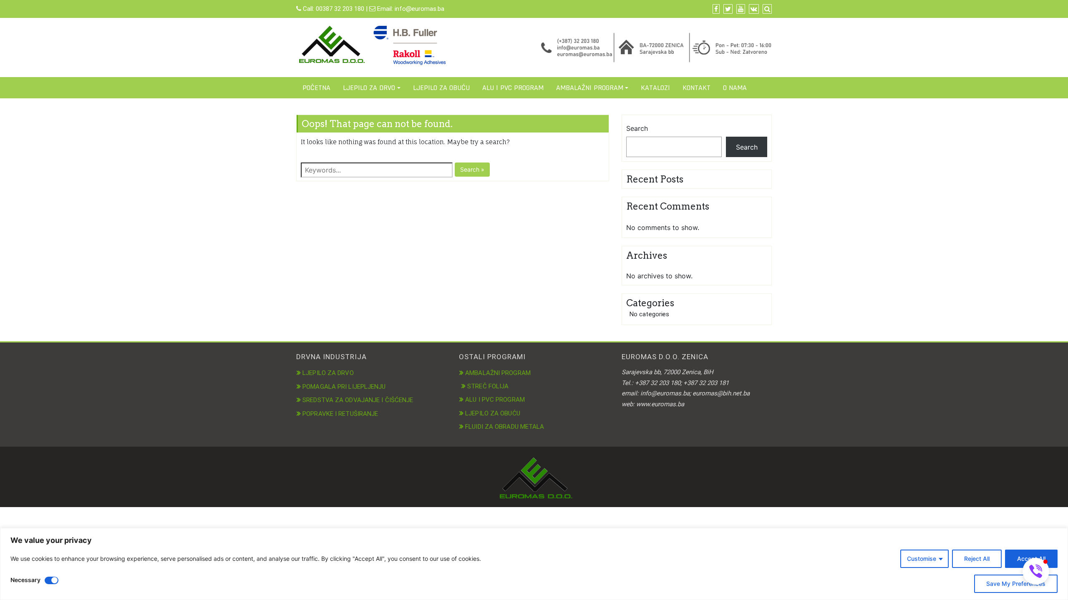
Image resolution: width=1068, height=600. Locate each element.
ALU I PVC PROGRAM (513, 87)
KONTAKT (696, 87)
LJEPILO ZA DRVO (369, 87)
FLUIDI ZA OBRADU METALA (504, 426)
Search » (472, 169)
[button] (1036, 571)
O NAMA (735, 87)
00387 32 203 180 (340, 8)
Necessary (25, 579)
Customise (921, 558)
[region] (534, 564)
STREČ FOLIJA (488, 386)
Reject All (977, 558)
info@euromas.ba (419, 8)
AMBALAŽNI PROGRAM (589, 87)
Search (637, 128)
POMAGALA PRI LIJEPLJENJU (343, 386)
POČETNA (316, 87)
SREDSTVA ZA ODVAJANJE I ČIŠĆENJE (357, 400)
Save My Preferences (1015, 583)
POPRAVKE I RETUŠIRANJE (340, 414)
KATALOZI (655, 87)
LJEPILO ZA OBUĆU (441, 87)
